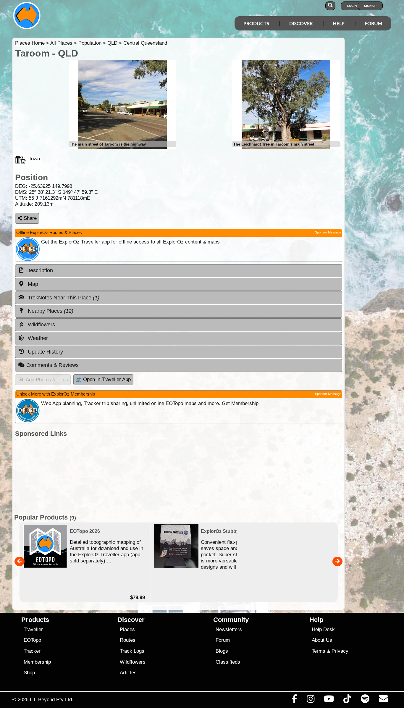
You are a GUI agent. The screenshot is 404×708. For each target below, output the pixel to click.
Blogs (222, 651)
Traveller (33, 629)
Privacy (340, 651)
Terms (318, 651)
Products (256, 23)
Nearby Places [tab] (49, 311)
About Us (322, 640)
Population (89, 43)
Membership (37, 662)
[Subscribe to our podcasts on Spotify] (364, 700)
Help (339, 23)
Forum (373, 23)
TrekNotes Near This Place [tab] (62, 298)
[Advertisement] (178, 473)
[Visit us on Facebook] (294, 700)
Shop (29, 672)
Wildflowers (133, 662)
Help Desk (323, 629)
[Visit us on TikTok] (347, 700)
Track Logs (132, 651)
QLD (112, 43)
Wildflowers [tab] (40, 325)
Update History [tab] (44, 352)
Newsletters (229, 629)
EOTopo (32, 640)
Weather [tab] (37, 338)
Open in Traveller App (107, 379)
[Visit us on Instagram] (310, 700)
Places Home (30, 43)
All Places (61, 43)
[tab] (178, 270)
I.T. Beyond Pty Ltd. (51, 699)
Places (127, 629)
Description (39, 270)
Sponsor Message (328, 232)
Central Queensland (145, 43)
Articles (128, 672)
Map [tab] (32, 284)
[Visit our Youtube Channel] (329, 700)
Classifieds (228, 662)
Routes (127, 640)
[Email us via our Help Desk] (383, 700)
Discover (301, 23)
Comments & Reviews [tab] (52, 365)
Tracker (32, 651)
